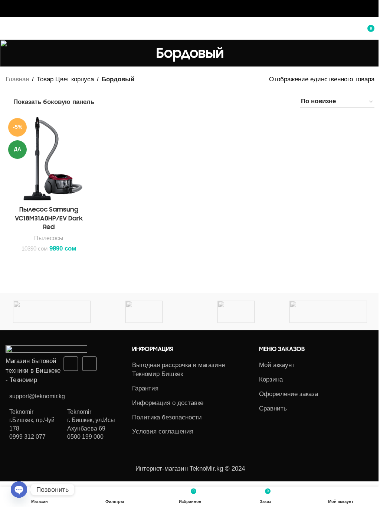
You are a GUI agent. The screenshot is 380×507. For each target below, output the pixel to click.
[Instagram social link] (185, 8)
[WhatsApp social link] (194, 8)
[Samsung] (52, 311)
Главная (17, 79)
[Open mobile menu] (8, 28)
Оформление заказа (288, 394)
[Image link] (46, 350)
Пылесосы (48, 238)
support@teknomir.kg (37, 396)
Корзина (271, 379)
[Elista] (236, 311)
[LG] (144, 311)
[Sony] (328, 311)
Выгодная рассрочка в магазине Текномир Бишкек (178, 369)
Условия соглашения (162, 431)
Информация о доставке (167, 402)
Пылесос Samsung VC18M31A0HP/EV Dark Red (49, 218)
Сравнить (273, 408)
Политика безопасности (167, 417)
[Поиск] (348, 28)
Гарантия (145, 388)
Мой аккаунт (277, 365)
